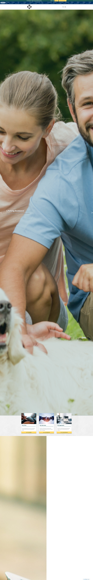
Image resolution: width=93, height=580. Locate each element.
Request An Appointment (63, 0)
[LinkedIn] (51, 0)
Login (57, 0)
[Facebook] (53, 0)
